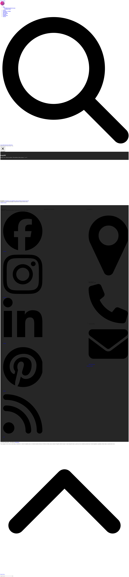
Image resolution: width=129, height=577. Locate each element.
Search (1, 145)
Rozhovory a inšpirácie (9, 157)
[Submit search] (12, 145)
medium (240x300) (18, 200)
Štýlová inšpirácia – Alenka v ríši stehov (18, 157)
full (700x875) (7, 200)
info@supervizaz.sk (92, 364)
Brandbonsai (17, 442)
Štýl (4, 157)
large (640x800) (12, 200)
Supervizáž (1, 157)
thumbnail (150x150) (25, 200)
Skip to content (2, 0)
